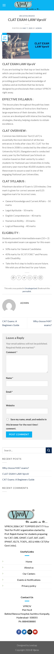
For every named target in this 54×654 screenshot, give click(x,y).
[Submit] (49, 450)
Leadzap (33, 645)
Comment (11, 352)
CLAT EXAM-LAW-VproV (15, 473)
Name (9, 378)
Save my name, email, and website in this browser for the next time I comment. (26, 424)
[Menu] (4, 5)
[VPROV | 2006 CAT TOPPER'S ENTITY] (27, 5)
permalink (26, 291)
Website (10, 405)
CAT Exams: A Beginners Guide (18, 479)
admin (39, 28)
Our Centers (29, 573)
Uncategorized (27, 16)
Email (9, 392)
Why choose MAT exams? (15, 467)
